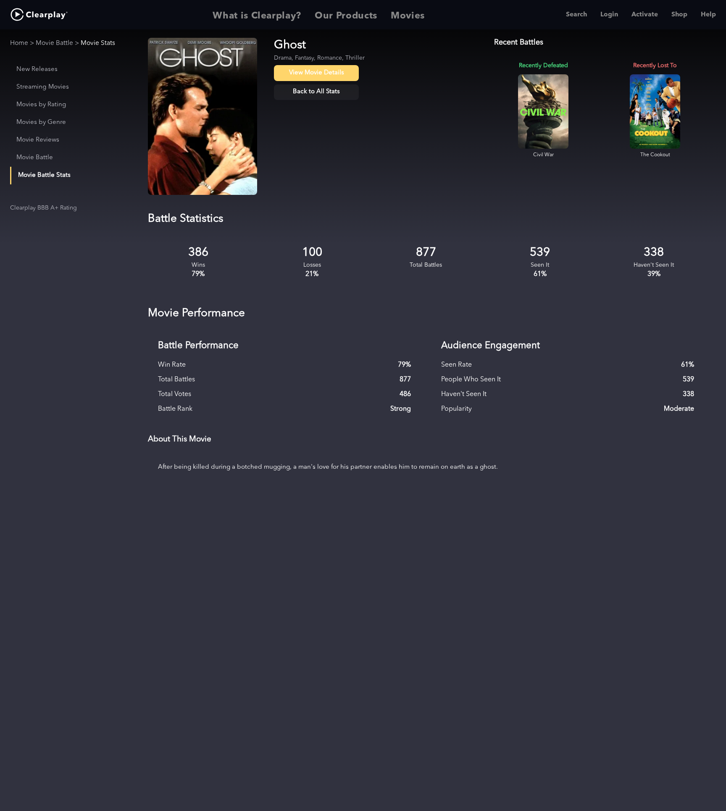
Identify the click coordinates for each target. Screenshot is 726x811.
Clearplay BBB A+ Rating (43, 208)
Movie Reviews (37, 140)
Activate (644, 14)
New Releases (37, 69)
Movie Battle (54, 43)
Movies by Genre (41, 122)
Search (576, 14)
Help (708, 14)
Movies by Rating (41, 105)
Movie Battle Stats (44, 175)
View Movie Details (316, 73)
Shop (679, 14)
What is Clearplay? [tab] (257, 16)
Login (609, 14)
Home (19, 43)
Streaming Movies (42, 87)
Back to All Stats (316, 92)
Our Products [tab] (346, 16)
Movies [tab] (408, 16)
